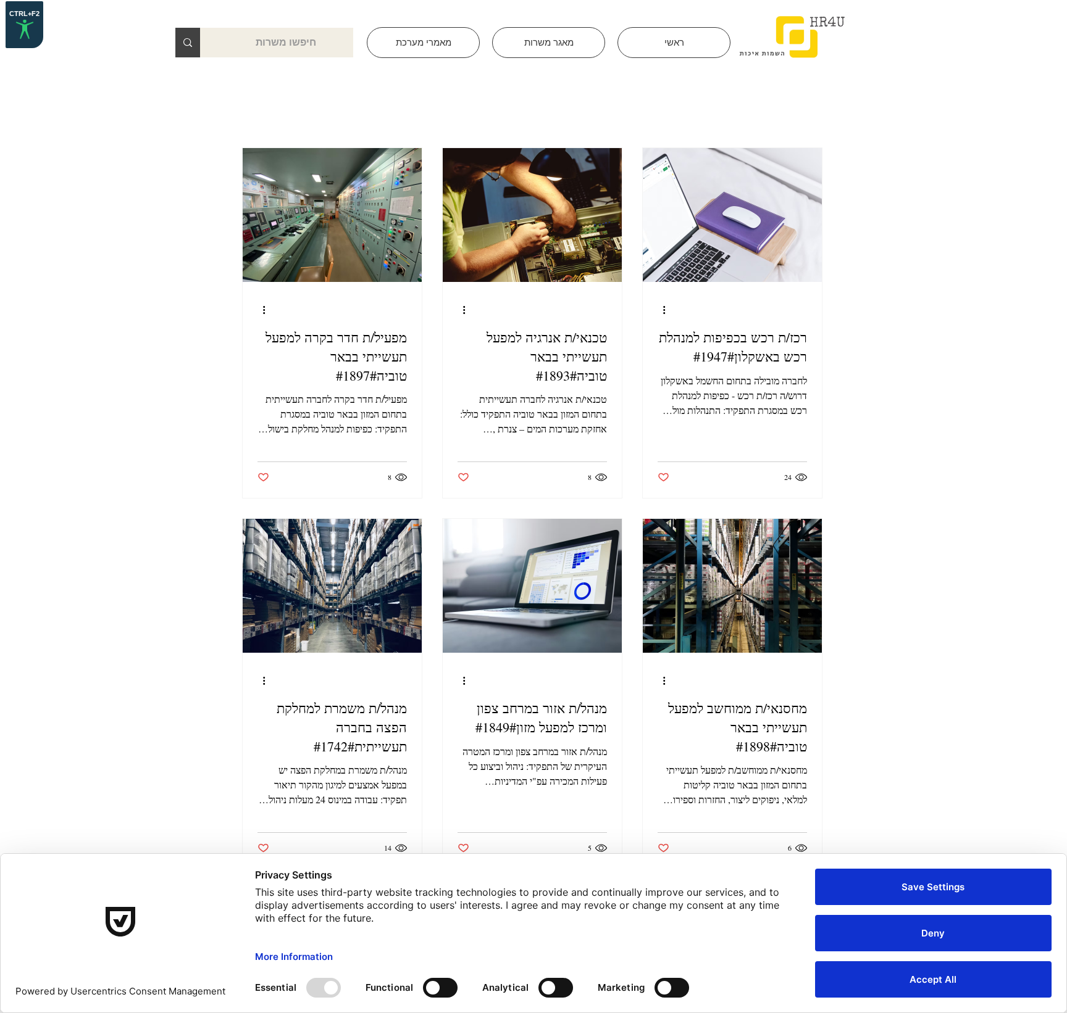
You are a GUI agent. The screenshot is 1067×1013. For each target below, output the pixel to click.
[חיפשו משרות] (187, 42)
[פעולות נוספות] (659, 309)
